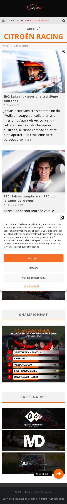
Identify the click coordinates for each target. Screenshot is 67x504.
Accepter (33, 258)
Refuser (33, 267)
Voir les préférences (33, 277)
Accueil (5, 45)
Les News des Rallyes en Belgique (20, 498)
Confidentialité (31, 286)
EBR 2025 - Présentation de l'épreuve (44, 20)
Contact (43, 498)
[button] (61, 217)
